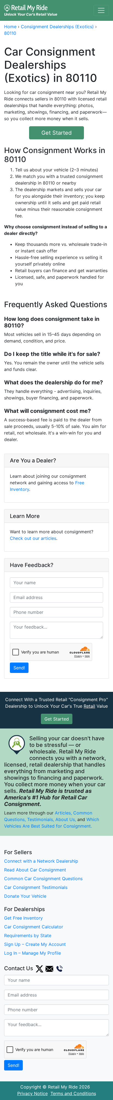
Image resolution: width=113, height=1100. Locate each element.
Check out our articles (33, 538)
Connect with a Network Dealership (41, 861)
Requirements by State (27, 935)
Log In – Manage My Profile (32, 953)
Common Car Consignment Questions (43, 878)
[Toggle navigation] (101, 10)
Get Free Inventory (23, 918)
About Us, (65, 819)
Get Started (56, 132)
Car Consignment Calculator (33, 926)
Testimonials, (41, 819)
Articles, (63, 813)
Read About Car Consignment (35, 869)
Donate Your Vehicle (25, 896)
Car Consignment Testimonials (35, 887)
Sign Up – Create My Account (35, 944)
